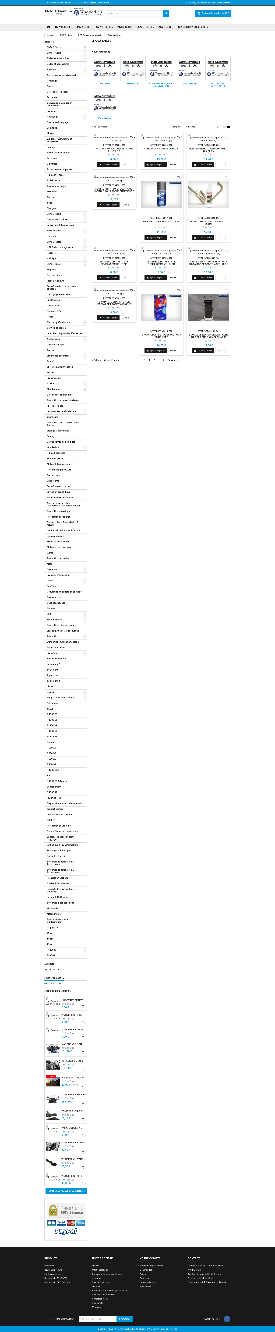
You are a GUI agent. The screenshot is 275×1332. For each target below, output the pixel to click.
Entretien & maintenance (60, 367)
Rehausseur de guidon (58, 153)
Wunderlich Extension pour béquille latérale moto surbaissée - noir (73, 1143)
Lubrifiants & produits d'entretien (65, 334)
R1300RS (51, 950)
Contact (194, 1258)
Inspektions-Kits (55, 281)
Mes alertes (145, 1287)
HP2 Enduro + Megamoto (60, 248)
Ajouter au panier (108, 164)
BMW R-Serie (63, 27)
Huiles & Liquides (56, 453)
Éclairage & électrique (59, 851)
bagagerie (52, 928)
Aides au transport (56, 648)
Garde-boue (53, 475)
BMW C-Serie (165, 27)
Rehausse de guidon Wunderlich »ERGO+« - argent (73, 1061)
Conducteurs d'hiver (57, 220)
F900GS (51, 956)
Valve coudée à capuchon (73, 1128)
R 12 (49, 776)
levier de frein (54, 798)
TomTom (51, 586)
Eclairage (52, 128)
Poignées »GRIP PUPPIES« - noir (73, 1111)
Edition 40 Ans (54, 620)
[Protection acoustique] (218, 68)
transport (52, 737)
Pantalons (52, 361)
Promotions (49, 1266)
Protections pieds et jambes (61, 625)
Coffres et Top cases (57, 92)
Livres (50, 687)
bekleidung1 (53, 670)
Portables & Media (56, 856)
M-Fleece (52, 192)
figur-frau (52, 676)
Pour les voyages (55, 345)
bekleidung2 (53, 664)
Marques (50, 964)
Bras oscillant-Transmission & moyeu (62, 524)
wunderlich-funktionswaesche (63, 642)
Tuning (50, 436)
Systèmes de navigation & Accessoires (60, 863)
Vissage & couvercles (58, 431)
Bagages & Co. (54, 311)
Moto (49, 564)
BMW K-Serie (83, 27)
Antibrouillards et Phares (60, 498)
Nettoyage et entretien (59, 295)
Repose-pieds (54, 275)
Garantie (96, 1287)
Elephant (51, 270)
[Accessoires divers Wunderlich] (161, 68)
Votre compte (150, 1258)
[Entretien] (133, 68)
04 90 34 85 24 (63, 3)
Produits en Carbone (57, 878)
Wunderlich (53, 448)
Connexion (202, 3)
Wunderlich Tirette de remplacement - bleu (73, 1015)
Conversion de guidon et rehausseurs (59, 104)
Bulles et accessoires (58, 59)
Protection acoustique (59, 511)
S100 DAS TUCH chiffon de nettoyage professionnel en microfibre (114, 304)
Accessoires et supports (59, 170)
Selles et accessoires (58, 64)
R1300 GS (52, 726)
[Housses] (104, 68)
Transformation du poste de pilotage (61, 288)
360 (49, 614)
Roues (50, 317)
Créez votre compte (220, 3)
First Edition (53, 300)
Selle (49, 203)
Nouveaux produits (53, 1270)
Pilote (50, 581)
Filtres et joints (55, 406)
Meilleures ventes (52, 1274)
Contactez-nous (100, 1299)
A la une (51, 384)
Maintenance (54, 389)
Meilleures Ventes (57, 991)
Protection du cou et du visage (63, 400)
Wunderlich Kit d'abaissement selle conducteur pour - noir (73, 1176)
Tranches (52, 653)
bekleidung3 (53, 681)
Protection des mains (58, 559)
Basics (50, 692)
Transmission (54, 378)
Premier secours (55, 536)
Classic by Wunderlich (192, 27)
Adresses (144, 1278)
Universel (52, 164)
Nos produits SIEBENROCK (57, 1282)
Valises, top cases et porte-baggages (61, 838)
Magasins (96, 1307)
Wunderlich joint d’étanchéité (73, 1030)
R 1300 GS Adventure (58, 781)
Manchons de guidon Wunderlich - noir (73, 1044)
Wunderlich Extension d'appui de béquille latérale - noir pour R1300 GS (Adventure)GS (73, 1159)
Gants (50, 553)
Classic (50, 197)
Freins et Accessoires (58, 542)
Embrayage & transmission (60, 225)
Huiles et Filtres (55, 175)
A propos (96, 1278)
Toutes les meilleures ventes (66, 1191)
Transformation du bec (59, 487)
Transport (52, 111)
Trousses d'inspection (58, 575)
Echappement (54, 787)
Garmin (50, 350)
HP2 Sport (52, 259)
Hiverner (51, 70)
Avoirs (143, 1274)
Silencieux (52, 703)
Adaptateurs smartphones (60, 698)
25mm (50, 933)
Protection (52, 637)
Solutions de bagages (58, 122)
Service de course (56, 328)
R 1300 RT (52, 792)
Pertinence (202, 127)
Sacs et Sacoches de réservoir (63, 831)
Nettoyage (52, 117)
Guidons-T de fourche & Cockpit (64, 531)
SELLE (50, 709)
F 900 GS (51, 748)
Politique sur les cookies (103, 1295)
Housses (51, 236)
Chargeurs (52, 417)
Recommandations (56, 659)
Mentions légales (100, 1270)
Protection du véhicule (59, 826)
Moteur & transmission (59, 464)
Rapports (51, 253)
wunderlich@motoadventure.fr (96, 3)
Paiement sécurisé (101, 1282)
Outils (50, 86)
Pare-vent (52, 158)
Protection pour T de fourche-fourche (63, 424)
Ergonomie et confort (58, 356)
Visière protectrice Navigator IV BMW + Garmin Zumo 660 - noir (73, 1078)
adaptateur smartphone (59, 815)
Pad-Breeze (53, 181)
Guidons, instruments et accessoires (59, 140)
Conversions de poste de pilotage (64, 592)
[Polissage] (104, 102)
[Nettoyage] (189, 68)
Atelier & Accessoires (58, 884)
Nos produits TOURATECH (56, 1278)
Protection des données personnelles (110, 1291)
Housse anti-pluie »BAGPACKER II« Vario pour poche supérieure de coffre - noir (114, 191)
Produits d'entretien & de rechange (60, 890)
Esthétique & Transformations (62, 845)
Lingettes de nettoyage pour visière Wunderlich (73, 1000)
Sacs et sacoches (56, 603)
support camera (55, 809)
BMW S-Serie (124, 27)
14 (163, 360)
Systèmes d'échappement (60, 903)
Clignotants (53, 481)
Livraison (96, 1266)
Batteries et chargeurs (59, 395)
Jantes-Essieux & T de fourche (63, 631)
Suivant (173, 360)
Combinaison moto (56, 186)
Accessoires (53, 339)
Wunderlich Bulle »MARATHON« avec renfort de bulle (73, 1095)
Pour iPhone (53, 306)
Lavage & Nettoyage (57, 897)
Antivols (51, 609)
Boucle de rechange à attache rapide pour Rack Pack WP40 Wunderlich (208, 337)
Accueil (49, 42)
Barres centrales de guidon (61, 442)
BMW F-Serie (103, 27)
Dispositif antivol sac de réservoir (64, 804)
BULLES (51, 820)
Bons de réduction (148, 1282)
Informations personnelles (152, 1266)
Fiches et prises (55, 459)
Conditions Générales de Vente (107, 1274)
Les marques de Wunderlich (61, 412)
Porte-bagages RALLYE (59, 470)
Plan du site (97, 1303)
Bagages (51, 742)
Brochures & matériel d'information (58, 921)
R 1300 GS (52, 715)
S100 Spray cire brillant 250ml (161, 222)
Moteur (51, 134)
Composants (53, 570)
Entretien (52, 98)
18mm (50, 939)
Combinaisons (54, 598)
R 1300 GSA (53, 770)
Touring (51, 147)
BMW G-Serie (144, 27)
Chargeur (52, 209)
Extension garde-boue (58, 492)
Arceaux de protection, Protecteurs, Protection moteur (63, 504)
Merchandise (54, 914)
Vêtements (52, 909)
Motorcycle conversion (59, 547)
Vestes (50, 373)
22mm (50, 944)
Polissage (52, 81)
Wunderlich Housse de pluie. (161, 149)
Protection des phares (58, 517)
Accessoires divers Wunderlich (63, 75)
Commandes (146, 1270)
